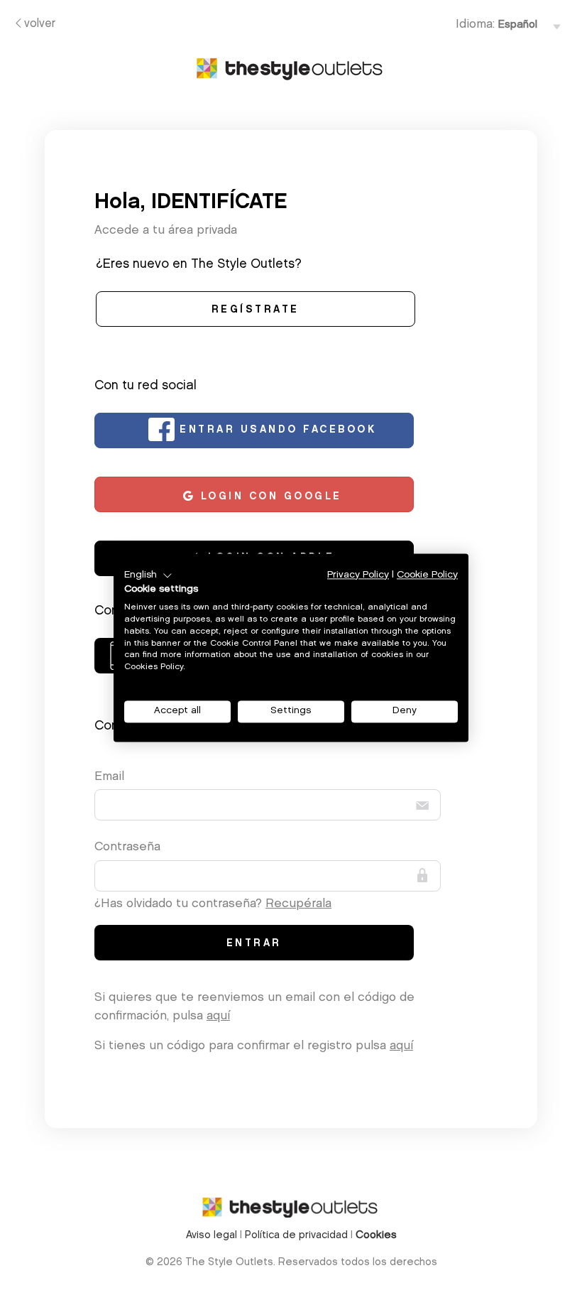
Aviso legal (211, 1235)
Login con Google (268, 497)
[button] (148, 575)
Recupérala (298, 904)
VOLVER (39, 24)
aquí (218, 1016)
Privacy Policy (358, 575)
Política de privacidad (296, 1235)
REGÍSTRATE (256, 310)
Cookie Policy (427, 575)
